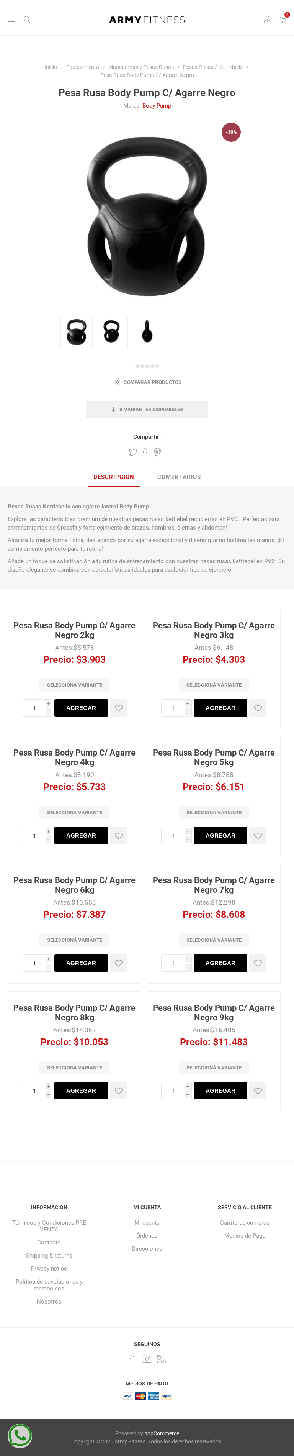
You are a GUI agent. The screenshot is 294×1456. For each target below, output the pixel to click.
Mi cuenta (147, 1222)
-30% (231, 132)
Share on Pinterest (158, 452)
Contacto (49, 1242)
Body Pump (156, 105)
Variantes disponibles (151, 409)
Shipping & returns (49, 1255)
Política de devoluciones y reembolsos (49, 1285)
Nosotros (49, 1301)
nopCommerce (161, 1433)
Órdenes (146, 1235)
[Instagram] (147, 1359)
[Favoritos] (118, 708)
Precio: (58, 659)
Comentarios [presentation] (179, 477)
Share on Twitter (133, 452)
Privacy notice (49, 1268)
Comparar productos (152, 382)
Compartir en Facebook (145, 452)
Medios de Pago (245, 1235)
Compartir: (147, 436)
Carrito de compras (245, 1222)
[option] (76, 332)
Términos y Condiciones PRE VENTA (49, 1226)
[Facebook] (132, 1359)
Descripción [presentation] (113, 477)
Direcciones (147, 1248)
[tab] (114, 477)
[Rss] (161, 1359)
